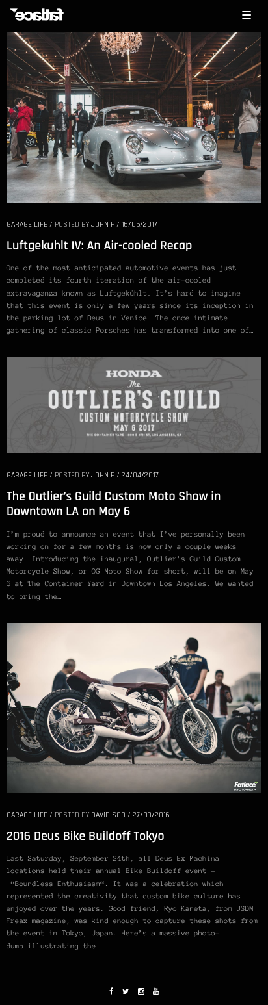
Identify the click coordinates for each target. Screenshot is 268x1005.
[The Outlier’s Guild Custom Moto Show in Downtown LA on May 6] (134, 404)
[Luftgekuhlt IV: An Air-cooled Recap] (134, 116)
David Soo (108, 815)
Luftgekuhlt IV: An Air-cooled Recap (99, 245)
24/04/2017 (140, 475)
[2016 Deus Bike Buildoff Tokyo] (134, 707)
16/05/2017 (139, 224)
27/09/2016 (151, 815)
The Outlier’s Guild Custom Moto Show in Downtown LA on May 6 (114, 504)
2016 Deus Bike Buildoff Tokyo (86, 836)
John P (102, 224)
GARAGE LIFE (27, 224)
